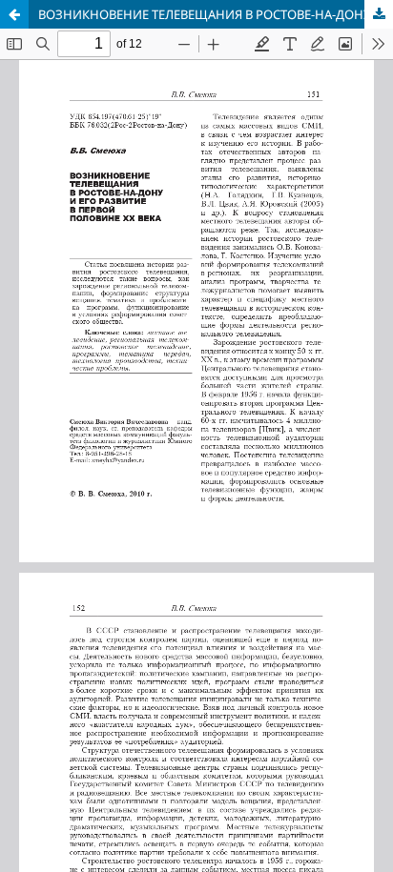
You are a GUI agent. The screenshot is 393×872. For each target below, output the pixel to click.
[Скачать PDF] (378, 14)
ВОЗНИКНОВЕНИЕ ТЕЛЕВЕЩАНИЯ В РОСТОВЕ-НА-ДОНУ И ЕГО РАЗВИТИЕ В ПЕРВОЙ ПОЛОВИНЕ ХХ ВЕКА (215, 14)
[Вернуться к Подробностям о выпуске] (14, 14)
